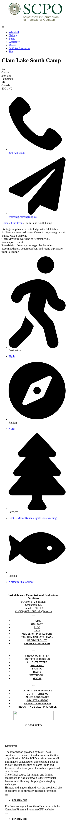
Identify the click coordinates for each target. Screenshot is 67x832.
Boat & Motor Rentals (21, 518)
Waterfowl (14, 41)
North (12, 428)
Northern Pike (16, 581)
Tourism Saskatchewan (37, 637)
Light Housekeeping (45, 518)
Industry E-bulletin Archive (37, 706)
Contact (37, 624)
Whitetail (14, 32)
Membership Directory (37, 633)
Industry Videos (37, 700)
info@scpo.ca (44, 611)
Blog (37, 627)
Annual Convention (37, 703)
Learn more (19, 800)
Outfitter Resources (19, 48)
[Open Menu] (2, 27)
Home (4, 223)
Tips (11, 51)
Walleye (29, 581)
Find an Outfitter (37, 655)
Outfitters (16, 223)
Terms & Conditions (37, 643)
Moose (12, 45)
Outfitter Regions (37, 658)
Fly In (12, 356)
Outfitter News (37, 693)
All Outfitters (37, 662)
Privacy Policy (37, 640)
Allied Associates (37, 697)
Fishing (13, 35)
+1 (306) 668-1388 (26, 611)
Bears (12, 38)
